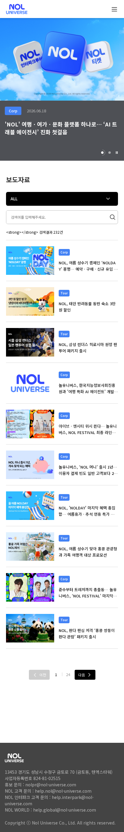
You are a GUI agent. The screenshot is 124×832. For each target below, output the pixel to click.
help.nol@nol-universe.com (63, 791)
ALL (14, 199)
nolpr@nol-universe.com (50, 785)
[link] (30, 260)
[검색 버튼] (115, 217)
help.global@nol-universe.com (64, 810)
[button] (117, 152)
